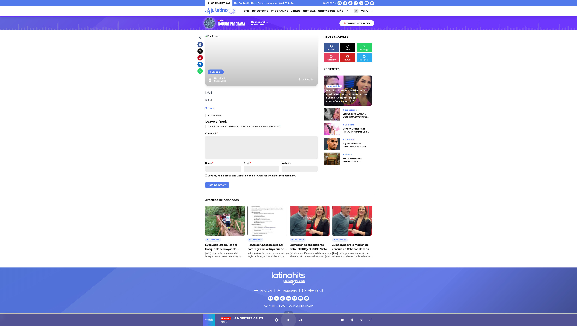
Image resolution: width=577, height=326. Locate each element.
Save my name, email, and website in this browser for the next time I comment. (252, 175)
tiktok (347, 49)
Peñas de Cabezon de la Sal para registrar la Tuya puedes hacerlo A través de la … (266, 247)
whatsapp (364, 49)
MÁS (340, 10)
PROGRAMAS (279, 10)
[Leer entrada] (348, 91)
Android (266, 290)
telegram (364, 60)
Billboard (349, 125)
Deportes (349, 139)
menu (364, 10)
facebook (331, 49)
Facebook (215, 72)
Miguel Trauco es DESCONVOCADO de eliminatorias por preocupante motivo (354, 145)
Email (247, 163)
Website (286, 163)
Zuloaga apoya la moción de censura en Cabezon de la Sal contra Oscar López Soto (350, 247)
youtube (347, 60)
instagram (331, 60)
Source (209, 108)
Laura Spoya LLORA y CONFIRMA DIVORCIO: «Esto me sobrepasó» (355, 115)
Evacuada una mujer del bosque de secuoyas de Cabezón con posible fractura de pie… (224, 247)
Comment (211, 133)
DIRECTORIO (260, 10)
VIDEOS (296, 10)
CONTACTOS (326, 10)
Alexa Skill (315, 290)
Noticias (309, 10)
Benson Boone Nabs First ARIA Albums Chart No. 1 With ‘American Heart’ (356, 130)
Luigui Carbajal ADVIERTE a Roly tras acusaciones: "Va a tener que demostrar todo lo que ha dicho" (289, 4)
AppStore (290, 290)
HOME (246, 10)
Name (209, 163)
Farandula (335, 86)
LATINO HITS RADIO (359, 23)
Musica (348, 154)
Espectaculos (352, 110)
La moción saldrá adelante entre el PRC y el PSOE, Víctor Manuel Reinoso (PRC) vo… (309, 247)
